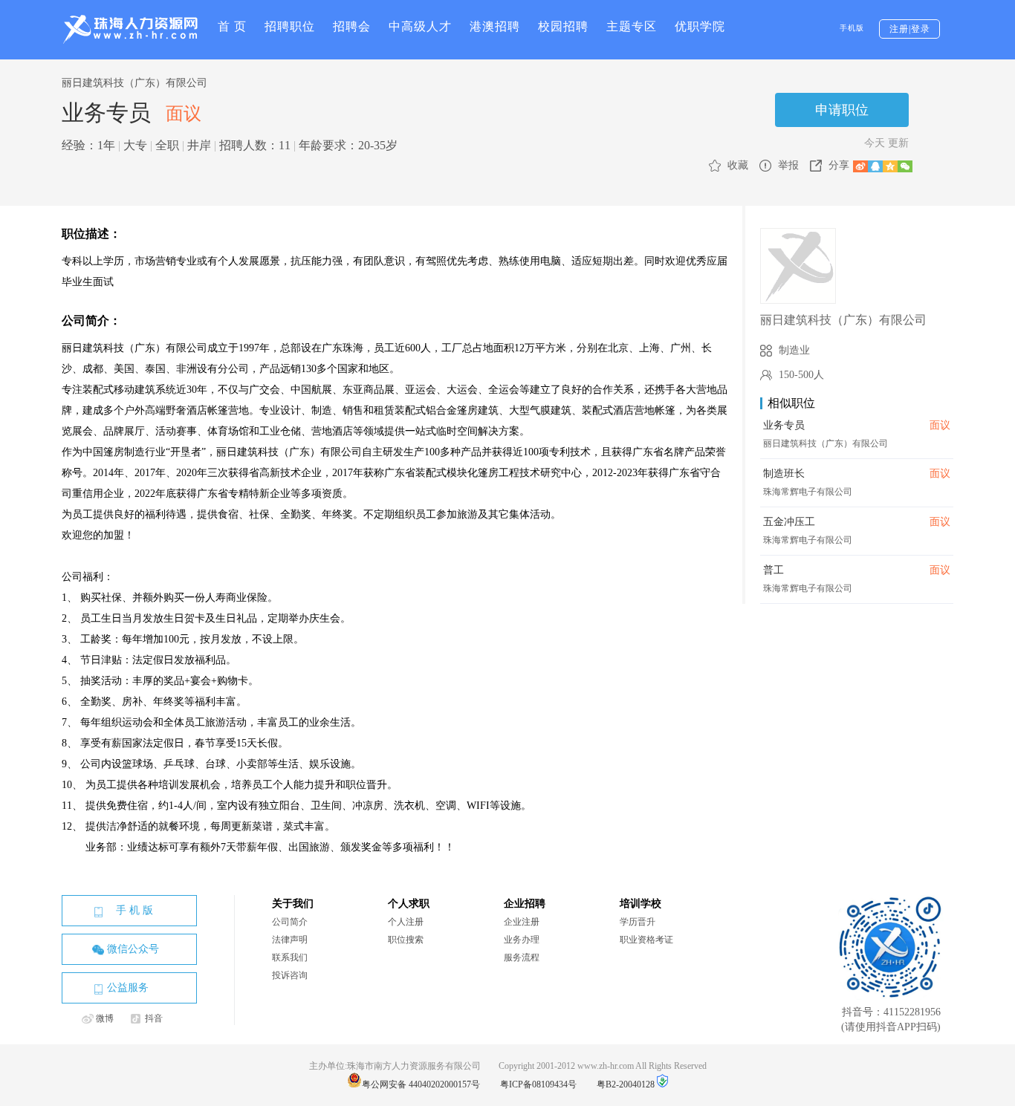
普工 (773, 570)
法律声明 (290, 939)
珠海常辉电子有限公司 (807, 492)
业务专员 (784, 425)
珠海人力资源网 (130, 29)
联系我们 (290, 957)
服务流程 (521, 957)
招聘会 (352, 26)
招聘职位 (290, 26)
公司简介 (290, 922)
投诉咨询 (290, 975)
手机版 (852, 28)
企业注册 (521, 922)
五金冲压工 (789, 521)
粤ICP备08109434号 (547, 1084)
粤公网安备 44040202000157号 (431, 1084)
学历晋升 (637, 922)
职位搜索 (406, 939)
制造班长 (784, 473)
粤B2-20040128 (626, 1084)
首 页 (232, 26)
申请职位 (842, 110)
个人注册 (406, 922)
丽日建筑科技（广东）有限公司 (134, 82)
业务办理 (521, 939)
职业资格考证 (646, 939)
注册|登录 (909, 29)
